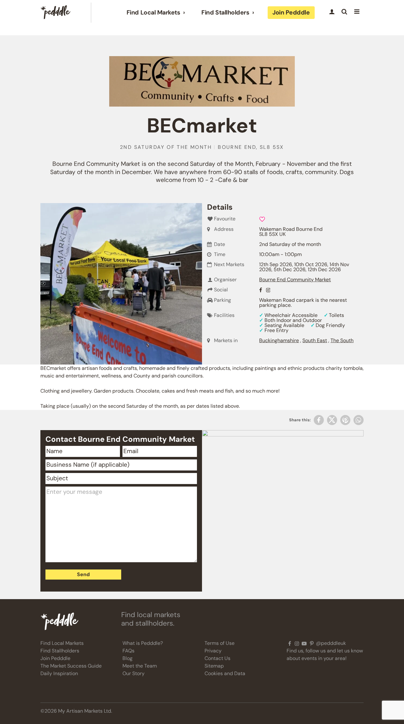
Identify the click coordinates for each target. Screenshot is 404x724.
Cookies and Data (225, 673)
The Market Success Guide (71, 666)
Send (83, 574)
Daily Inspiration (59, 673)
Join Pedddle (291, 12)
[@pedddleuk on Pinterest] (312, 643)
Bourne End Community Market (295, 279)
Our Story (133, 673)
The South (342, 340)
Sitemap (214, 666)
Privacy (213, 650)
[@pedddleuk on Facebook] (290, 643)
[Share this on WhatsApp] (359, 420)
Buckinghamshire (279, 340)
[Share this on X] (332, 420)
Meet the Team (139, 666)
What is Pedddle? (142, 643)
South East (314, 340)
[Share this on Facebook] (319, 420)
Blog (127, 658)
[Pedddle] (55, 13)
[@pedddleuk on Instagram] (297, 643)
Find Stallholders (225, 12)
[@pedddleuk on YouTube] (304, 643)
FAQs (128, 650)
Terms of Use (220, 643)
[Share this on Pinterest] (345, 420)
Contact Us (217, 658)
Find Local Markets (153, 12)
